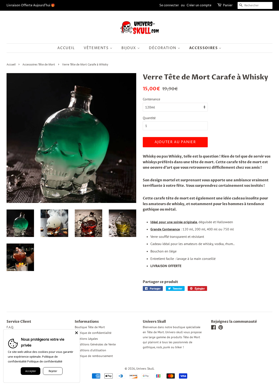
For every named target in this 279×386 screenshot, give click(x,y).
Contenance (151, 99)
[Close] (76, 333)
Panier (228, 5)
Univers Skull (145, 369)
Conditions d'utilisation (90, 350)
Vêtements (97, 48)
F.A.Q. (10, 327)
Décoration (163, 48)
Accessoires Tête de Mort (38, 65)
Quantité (149, 118)
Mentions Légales (86, 339)
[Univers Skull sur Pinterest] (220, 328)
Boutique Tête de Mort (90, 327)
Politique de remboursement (94, 356)
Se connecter (169, 5)
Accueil (66, 48)
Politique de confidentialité (93, 333)
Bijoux (129, 48)
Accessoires (204, 48)
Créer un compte (199, 5)
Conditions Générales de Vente (95, 344)
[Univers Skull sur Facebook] (213, 328)
